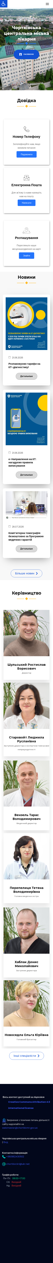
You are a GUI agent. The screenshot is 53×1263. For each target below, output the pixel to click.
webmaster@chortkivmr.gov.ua (19, 1127)
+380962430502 (15, 1156)
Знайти (26, 255)
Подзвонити (26, 154)
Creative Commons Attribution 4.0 (29, 1102)
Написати (26, 202)
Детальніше (26, 376)
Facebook (28, 54)
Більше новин (25, 573)
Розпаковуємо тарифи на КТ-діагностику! (24, 365)
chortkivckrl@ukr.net (18, 1164)
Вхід (5, 1142)
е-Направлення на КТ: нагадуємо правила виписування (22, 462)
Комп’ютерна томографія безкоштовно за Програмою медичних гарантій (26, 536)
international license (20, 1108)
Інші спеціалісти (25, 1056)
